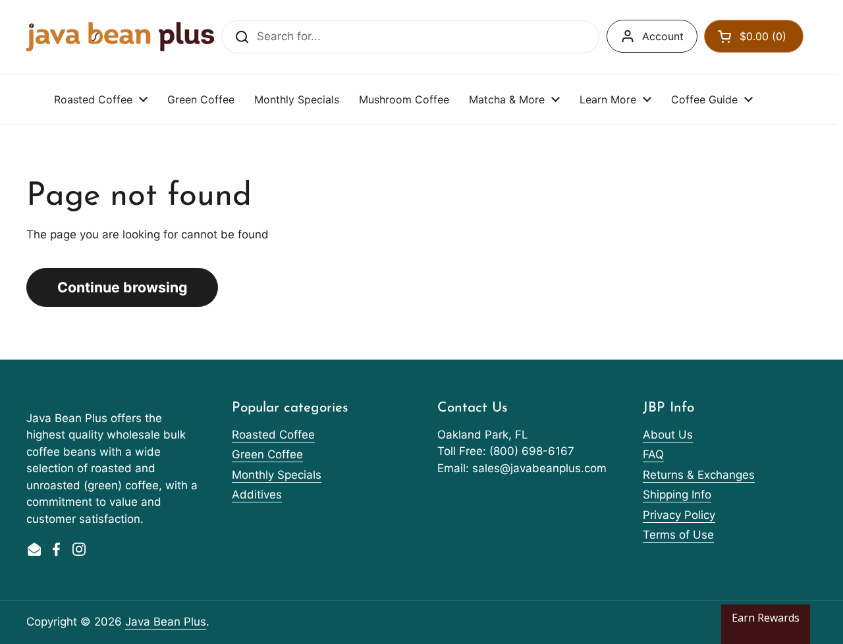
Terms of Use (678, 534)
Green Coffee (267, 454)
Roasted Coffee (273, 434)
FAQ (653, 454)
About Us (668, 434)
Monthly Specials (276, 474)
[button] (753, 36)
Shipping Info (677, 494)
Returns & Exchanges (699, 474)
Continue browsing (122, 287)
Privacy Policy (679, 515)
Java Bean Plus (165, 621)
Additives (257, 494)
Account (663, 36)
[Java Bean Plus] (120, 36)
